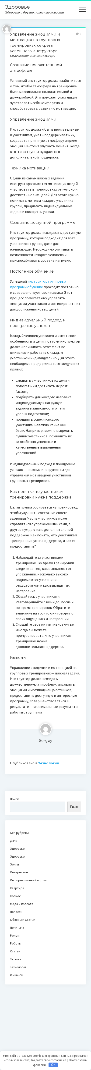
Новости (16, 912)
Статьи (15, 951)
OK (53, 1065)
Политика (17, 927)
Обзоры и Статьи (22, 920)
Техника (15, 959)
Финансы (16, 975)
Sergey (45, 740)
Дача (13, 841)
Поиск (14, 799)
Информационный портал (28, 880)
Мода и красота (21, 904)
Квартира (17, 888)
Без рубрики (19, 833)
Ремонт (15, 935)
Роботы (15, 943)
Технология (48, 763)
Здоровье (17, 7)
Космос (15, 896)
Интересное (19, 872)
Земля (14, 864)
